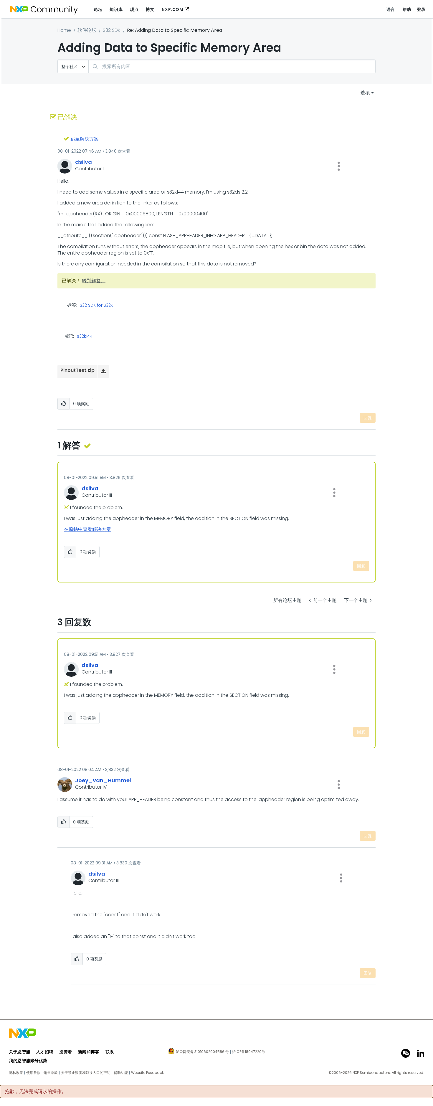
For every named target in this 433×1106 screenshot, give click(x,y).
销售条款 (51, 1072)
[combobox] (232, 66)
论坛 (98, 9)
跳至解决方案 (84, 139)
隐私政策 (16, 1072)
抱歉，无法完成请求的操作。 (35, 1091)
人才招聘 (44, 1052)
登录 (421, 9)
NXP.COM (172, 9)
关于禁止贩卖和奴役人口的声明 (85, 1072)
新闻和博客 (89, 1052)
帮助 (407, 9)
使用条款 (33, 1072)
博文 (150, 9)
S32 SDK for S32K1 (97, 305)
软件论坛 (86, 30)
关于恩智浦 (19, 1052)
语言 (390, 9)
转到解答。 (93, 280)
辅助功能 (121, 1072)
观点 (134, 9)
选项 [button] (365, 92)
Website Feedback (147, 1072)
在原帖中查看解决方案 (87, 529)
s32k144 (84, 336)
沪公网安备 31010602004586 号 (202, 1052)
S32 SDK (111, 30)
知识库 (116, 9)
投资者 (65, 1052)
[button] (338, 166)
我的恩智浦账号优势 (28, 1061)
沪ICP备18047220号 (248, 1052)
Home (64, 30)
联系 (109, 1052)
